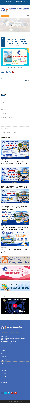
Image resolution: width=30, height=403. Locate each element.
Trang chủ (11, 25)
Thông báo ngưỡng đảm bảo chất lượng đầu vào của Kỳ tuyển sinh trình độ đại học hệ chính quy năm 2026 (15, 251)
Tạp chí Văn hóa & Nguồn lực (7, 128)
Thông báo (3, 109)
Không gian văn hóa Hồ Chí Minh (8, 132)
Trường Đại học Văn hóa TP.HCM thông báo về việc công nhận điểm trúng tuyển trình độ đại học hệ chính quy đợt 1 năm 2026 (14, 208)
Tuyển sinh (5, 16)
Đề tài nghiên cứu (5, 353)
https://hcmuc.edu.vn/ (8, 343)
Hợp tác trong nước (5, 363)
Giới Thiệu (3, 370)
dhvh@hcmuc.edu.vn (20, 1)
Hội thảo (3, 350)
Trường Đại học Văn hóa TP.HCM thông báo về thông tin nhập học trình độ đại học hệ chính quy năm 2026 (14, 163)
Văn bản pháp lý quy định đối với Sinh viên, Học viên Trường (14, 125)
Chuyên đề (3, 113)
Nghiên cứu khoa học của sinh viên (9, 356)
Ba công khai (4, 382)
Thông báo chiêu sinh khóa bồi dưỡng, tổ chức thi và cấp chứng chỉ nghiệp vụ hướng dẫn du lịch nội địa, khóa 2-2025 (17, 40)
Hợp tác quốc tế (4, 360)
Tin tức (2, 98)
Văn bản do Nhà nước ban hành (8, 121)
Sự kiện (2, 102)
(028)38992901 (9, 1)
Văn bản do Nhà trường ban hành (8, 117)
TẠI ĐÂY (19, 67)
